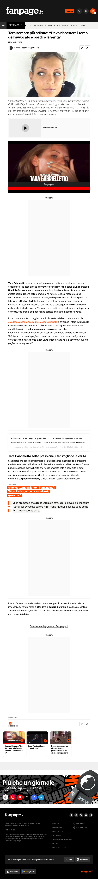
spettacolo (15, 25)
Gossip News (12, 717)
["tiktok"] (5, 797)
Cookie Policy (57, 835)
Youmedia (55, 823)
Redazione (56, 844)
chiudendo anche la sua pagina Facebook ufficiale (32, 322)
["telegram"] (41, 797)
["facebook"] (34, 797)
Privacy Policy (57, 831)
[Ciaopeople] (87, 872)
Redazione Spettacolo (30, 48)
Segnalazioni (57, 827)
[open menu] (3, 25)
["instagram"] (13, 797)
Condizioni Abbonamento (62, 840)
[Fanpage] (14, 815)
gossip (82, 25)
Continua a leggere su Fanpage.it (49, 626)
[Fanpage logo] (21, 11)
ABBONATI (70, 11)
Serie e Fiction (54, 25)
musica (74, 25)
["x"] (27, 797)
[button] (87, 47)
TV (30, 25)
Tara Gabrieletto (35, 447)
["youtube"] (20, 797)
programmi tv (40, 25)
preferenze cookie (59, 848)
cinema (65, 25)
